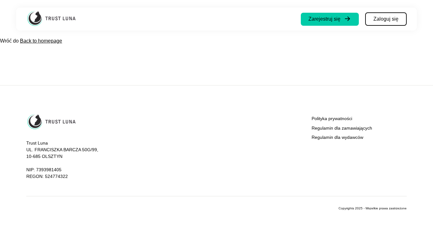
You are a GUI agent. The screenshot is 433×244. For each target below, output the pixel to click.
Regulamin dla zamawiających (342, 128)
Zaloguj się (385, 19)
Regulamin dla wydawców (337, 137)
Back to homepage (41, 41)
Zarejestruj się (324, 19)
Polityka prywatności (332, 118)
